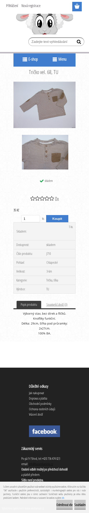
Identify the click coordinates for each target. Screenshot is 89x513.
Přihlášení (12, 5)
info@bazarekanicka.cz (41, 464)
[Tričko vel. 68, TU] (44, 83)
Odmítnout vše (64, 504)
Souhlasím (80, 504)
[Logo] (44, 24)
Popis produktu (29, 304)
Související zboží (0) (56, 304)
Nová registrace (31, 5)
